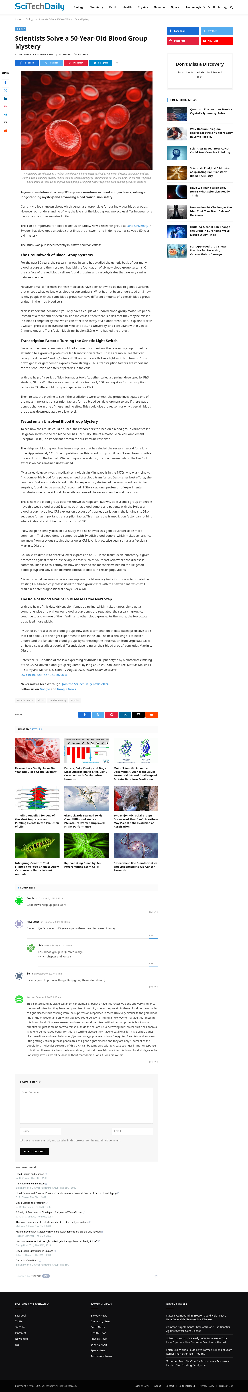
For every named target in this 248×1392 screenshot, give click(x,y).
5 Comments (65, 55)
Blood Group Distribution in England (34, 1251)
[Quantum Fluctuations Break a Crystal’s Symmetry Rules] (177, 114)
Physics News (99, 1338)
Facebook (20, 1315)
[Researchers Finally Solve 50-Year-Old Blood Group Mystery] (37, 750)
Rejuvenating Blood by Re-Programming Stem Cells (82, 864)
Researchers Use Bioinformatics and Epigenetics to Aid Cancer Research (135, 866)
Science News (99, 1344)
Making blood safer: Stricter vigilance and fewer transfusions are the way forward (58, 1231)
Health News (98, 1333)
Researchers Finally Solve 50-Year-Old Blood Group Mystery (36, 769)
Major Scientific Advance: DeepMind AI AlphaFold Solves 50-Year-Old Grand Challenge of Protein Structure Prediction (135, 773)
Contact (170, 1385)
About (157, 1385)
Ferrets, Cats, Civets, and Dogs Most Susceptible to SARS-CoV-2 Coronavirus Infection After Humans (85, 773)
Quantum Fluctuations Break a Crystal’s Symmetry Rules (211, 111)
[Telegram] (5, 114)
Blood (41, 700)
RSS (17, 1344)
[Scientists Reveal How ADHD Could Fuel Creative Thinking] (177, 153)
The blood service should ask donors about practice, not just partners (52, 1222)
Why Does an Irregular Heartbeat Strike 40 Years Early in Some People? (211, 132)
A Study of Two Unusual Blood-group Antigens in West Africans (49, 1212)
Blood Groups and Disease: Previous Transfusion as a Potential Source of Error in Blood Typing (66, 1193)
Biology (78, 7)
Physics (143, 7)
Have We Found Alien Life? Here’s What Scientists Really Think (210, 191)
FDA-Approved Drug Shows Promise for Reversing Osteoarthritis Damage (208, 250)
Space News (98, 1350)
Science (159, 7)
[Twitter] (5, 90)
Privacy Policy (207, 1385)
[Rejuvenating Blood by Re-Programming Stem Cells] (86, 845)
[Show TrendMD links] (156, 1275)
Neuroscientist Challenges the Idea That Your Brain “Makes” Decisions (211, 211)
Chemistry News (101, 1321)
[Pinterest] (5, 106)
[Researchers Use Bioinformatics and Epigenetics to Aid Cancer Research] (136, 845)
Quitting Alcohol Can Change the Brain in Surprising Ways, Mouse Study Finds (210, 230)
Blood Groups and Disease (30, 1174)
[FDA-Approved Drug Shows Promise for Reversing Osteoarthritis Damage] (177, 251)
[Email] (5, 122)
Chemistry (96, 7)
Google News (66, 689)
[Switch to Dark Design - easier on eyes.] (225, 7)
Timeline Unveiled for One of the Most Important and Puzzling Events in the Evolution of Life (37, 821)
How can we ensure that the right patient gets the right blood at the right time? (56, 1241)
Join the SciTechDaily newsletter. (85, 684)
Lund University (137, 226)
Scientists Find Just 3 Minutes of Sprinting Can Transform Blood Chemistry (210, 172)
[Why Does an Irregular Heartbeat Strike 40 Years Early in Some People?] (177, 133)
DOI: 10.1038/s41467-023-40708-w (44, 675)
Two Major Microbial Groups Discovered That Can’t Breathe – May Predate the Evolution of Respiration (136, 821)
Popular (75, 700)
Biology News (99, 1315)
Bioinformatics (25, 700)
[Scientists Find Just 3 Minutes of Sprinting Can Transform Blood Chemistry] (177, 173)
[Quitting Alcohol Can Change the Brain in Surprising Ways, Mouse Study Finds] (177, 231)
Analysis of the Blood (27, 1260)
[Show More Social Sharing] (116, 63)
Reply (152, 911)
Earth (113, 7)
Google (45, 689)
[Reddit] (5, 130)
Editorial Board (187, 1385)
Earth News (98, 1327)
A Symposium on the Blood (30, 1183)
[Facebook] (5, 82)
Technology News (101, 1356)
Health (127, 7)
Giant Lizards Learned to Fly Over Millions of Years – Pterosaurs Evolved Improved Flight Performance (84, 821)
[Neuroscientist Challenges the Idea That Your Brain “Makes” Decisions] (177, 212)
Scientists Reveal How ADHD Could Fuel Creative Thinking (210, 150)
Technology (193, 7)
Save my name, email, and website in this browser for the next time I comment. (72, 1140)
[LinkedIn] (5, 98)
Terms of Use (226, 1385)
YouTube (20, 1327)
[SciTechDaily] (39, 7)
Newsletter (21, 1338)
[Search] (231, 7)
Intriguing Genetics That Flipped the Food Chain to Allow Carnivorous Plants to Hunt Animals (37, 868)
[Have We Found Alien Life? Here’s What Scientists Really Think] (177, 192)
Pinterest (20, 1333)
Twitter (19, 1321)
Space (175, 7)
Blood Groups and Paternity (30, 1202)
